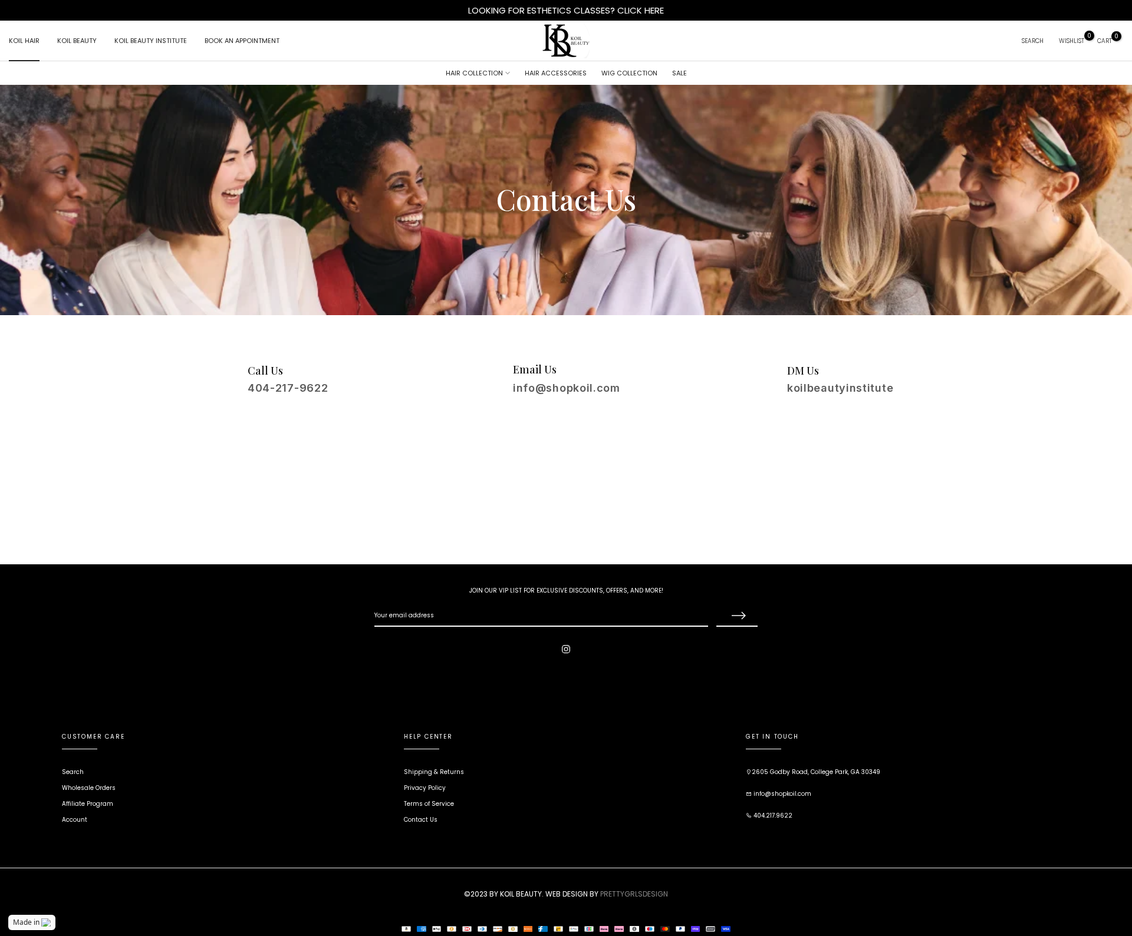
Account (74, 819)
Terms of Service (429, 803)
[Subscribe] (737, 616)
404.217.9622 (772, 815)
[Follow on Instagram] (566, 649)
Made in (26, 922)
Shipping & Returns (434, 772)
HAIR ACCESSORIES (556, 73)
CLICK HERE (640, 10)
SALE (679, 73)
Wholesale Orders (89, 787)
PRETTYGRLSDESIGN (634, 894)
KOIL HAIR (24, 40)
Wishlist (1071, 41)
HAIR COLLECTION (474, 73)
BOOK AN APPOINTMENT (242, 40)
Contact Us (420, 819)
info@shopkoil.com (781, 793)
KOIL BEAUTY (77, 40)
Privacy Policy (425, 787)
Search (73, 772)
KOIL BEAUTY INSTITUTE (150, 40)
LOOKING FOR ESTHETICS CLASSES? (542, 10)
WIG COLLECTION (629, 73)
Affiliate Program (87, 803)
